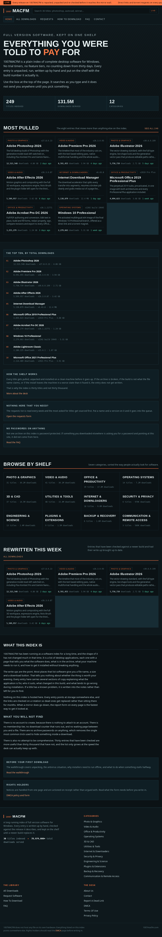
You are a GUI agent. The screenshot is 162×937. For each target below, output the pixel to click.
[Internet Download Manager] (81, 185)
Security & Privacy (93, 856)
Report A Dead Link (94, 900)
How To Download (69, 19)
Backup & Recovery (94, 871)
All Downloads (26, 19)
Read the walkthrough (17, 772)
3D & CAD (89, 841)
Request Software (12, 895)
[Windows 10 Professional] (81, 218)
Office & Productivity (94, 831)
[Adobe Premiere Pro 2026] (81, 151)
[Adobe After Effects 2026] (29, 185)
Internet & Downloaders (96, 851)
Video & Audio (91, 826)
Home (8, 19)
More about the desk (17, 393)
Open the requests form (18, 416)
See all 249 (152, 128)
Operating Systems (94, 836)
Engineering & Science (96, 861)
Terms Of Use (91, 910)
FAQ (87, 19)
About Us (88, 890)
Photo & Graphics (93, 821)
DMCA (87, 905)
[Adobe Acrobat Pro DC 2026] (29, 218)
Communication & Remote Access (101, 876)
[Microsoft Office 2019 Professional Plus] (132, 185)
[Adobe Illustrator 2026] (132, 151)
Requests (46, 19)
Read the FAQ (13, 442)
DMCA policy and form (18, 795)
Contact (99, 19)
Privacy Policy (91, 915)
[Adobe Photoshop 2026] (29, 151)
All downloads (13, 557)
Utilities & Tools (92, 846)
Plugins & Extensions (95, 866)
